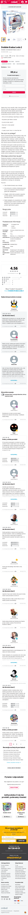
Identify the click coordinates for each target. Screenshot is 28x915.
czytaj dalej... (14, 380)
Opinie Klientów (19, 867)
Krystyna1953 (14, 339)
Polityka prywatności (6, 911)
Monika (14, 617)
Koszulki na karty (5, 884)
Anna (14, 409)
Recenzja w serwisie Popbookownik (12, 752)
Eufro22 (14, 679)
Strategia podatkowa (20, 892)
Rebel (9, 67)
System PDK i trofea (19, 887)
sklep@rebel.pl (14, 857)
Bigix (14, 433)
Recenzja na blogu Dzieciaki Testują (11, 758)
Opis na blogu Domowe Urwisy (11, 750)
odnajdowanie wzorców (6, 63)
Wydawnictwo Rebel (6, 886)
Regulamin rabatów (6, 876)
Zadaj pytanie (14, 787)
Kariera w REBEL (19, 894)
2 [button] (13, 744)
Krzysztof (14, 309)
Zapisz (14, 92)
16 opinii (10, 52)
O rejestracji (4, 878)
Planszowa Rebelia (5, 892)
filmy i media (11, 61)
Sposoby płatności (5, 875)
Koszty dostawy (5, 865)
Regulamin (16, 911)
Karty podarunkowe (20, 886)
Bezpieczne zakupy (5, 873)
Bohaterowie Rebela (20, 873)
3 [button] (16, 744)
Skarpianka (14, 723)
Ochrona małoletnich (20, 876)
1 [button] (10, 744)
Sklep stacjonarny (19, 870)
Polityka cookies (19, 891)
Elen (14, 477)
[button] (14, 762)
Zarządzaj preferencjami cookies (25, 912)
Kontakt (3, 867)
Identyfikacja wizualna (20, 878)
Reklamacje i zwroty (6, 868)
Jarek (14, 523)
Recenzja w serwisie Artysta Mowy (11, 754)
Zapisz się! (21, 840)
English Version (5, 891)
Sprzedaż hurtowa (5, 887)
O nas (16, 865)
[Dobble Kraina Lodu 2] (14, 23)
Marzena (14, 562)
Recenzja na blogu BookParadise (11, 756)
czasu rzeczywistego (21, 63)
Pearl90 (14, 585)
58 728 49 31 (14, 848)
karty (14, 63)
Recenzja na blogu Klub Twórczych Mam (13, 759)
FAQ (2, 880)
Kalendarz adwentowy (20, 875)
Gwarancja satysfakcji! (20, 871)
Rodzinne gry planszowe (15, 7)
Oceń (14, 291)
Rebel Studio (4, 889)
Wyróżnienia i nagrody (20, 868)
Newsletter (17, 884)
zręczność (17, 61)
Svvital (14, 641)
